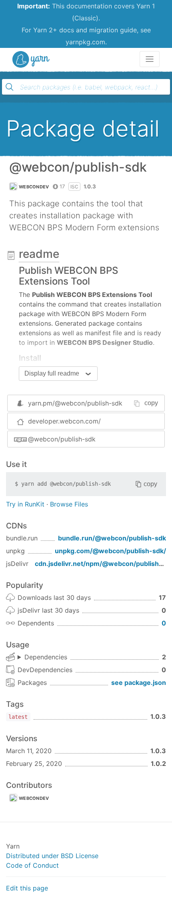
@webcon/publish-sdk (62, 439)
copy (151, 403)
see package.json (138, 682)
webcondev (34, 187)
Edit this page (27, 888)
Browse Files (69, 504)
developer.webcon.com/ (64, 421)
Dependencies (45, 657)
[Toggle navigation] (150, 59)
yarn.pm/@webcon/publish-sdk (75, 403)
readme (39, 254)
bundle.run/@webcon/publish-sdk (112, 538)
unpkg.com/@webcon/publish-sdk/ (110, 551)
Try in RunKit (25, 504)
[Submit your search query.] (9, 87)
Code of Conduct (32, 865)
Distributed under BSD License (52, 856)
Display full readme (51, 373)
